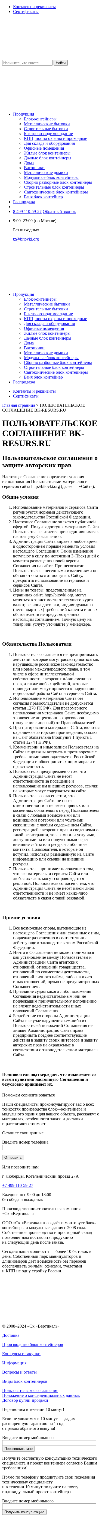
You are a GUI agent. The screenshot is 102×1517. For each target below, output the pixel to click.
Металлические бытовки (47, 124)
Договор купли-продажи (25, 1400)
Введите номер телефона (25, 1142)
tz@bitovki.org (26, 239)
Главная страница (18, 405)
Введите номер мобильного (28, 1437)
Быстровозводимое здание (48, 133)
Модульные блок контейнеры (51, 177)
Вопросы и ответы (19, 1372)
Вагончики (34, 167)
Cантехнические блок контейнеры (56, 192)
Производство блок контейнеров (32, 1344)
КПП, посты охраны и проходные (55, 138)
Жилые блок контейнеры (47, 153)
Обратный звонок (59, 211)
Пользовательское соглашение (30, 1390)
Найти (61, 63)
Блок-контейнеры (40, 119)
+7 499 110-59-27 (17, 1185)
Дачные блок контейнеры (47, 158)
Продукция (23, 114)
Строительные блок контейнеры (54, 187)
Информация (14, 1363)
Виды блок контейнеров (24, 1381)
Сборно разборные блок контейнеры (58, 182)
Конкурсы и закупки (21, 1353)
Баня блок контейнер (43, 197)
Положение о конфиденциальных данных (41, 1395)
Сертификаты (26, 11)
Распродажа (24, 201)
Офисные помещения (44, 148)
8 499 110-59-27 (27, 211)
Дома (29, 162)
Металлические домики (46, 172)
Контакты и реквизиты (34, 6)
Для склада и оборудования (49, 143)
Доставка (10, 1335)
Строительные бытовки (46, 128)
